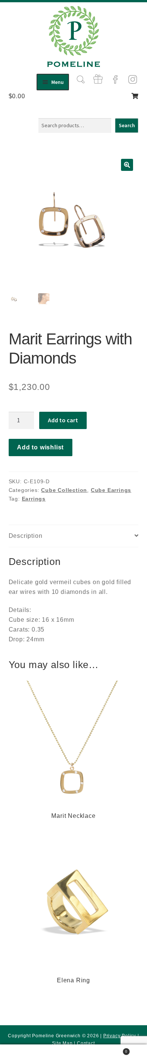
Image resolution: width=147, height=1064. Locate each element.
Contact (86, 1043)
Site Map (62, 1043)
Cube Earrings (111, 490)
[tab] (74, 536)
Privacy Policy (119, 1035)
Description (26, 536)
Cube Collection (64, 490)
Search (127, 125)
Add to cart (63, 420)
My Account (24, 1054)
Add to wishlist (40, 447)
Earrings (34, 499)
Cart (112, 1049)
